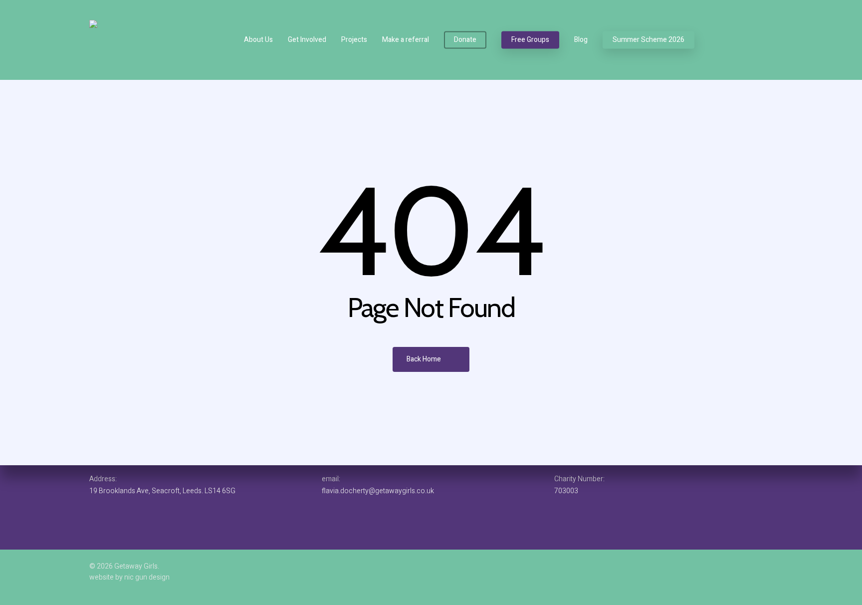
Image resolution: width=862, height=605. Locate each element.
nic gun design (146, 577)
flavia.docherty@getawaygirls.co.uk (378, 491)
